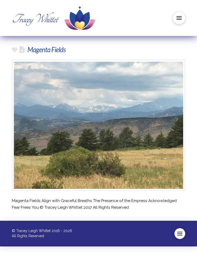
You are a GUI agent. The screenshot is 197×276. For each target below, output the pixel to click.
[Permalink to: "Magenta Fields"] (98, 125)
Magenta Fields (46, 49)
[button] (179, 18)
